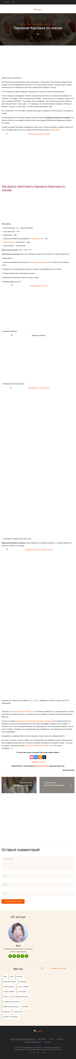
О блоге (51, 1039)
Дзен (11, 748)
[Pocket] (32, 757)
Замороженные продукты (11, 1006)
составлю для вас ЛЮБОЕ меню (23, 711)
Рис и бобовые (22, 991)
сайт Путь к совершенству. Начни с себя (38, 746)
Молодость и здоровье (10, 1016)
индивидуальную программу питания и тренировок (34, 721)
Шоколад (19, 976)
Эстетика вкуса (18, 1012)
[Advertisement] (38, 61)
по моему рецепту (36, 239)
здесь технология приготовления (40, 262)
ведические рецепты (9, 981)
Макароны (6, 1012)
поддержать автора (38, 762)
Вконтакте (37, 766)
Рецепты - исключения (41, 24)
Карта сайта (42, 1039)
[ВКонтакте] (36, 757)
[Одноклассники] (40, 757)
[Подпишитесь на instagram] (10, 956)
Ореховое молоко (9, 242)
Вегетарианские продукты (21, 996)
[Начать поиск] (13, 2)
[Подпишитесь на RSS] (26, 956)
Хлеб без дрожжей (8, 991)
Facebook (45, 766)
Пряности (6, 996)
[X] (44, 757)
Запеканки (25, 1006)
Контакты (47, 1042)
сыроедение (23, 981)
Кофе (11, 976)
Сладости (52, 24)
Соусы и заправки (23, 986)
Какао (5, 976)
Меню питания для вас (33, 1042)
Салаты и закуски (8, 986)
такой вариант (55, 130)
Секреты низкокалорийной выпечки (22, 1039)
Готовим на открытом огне (11, 1001)
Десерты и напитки (26, 24)
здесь (18, 228)
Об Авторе (60, 1039)
